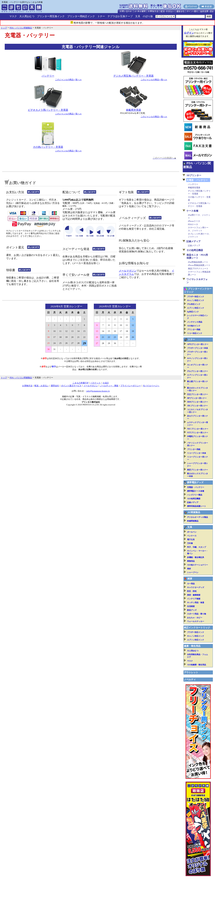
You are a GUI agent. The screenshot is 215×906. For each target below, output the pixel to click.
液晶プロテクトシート (198, 268)
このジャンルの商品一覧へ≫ (68, 79)
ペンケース (192, 536)
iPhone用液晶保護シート (199, 265)
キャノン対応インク (195, 300)
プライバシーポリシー (130, 385)
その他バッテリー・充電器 (48, 147)
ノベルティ (190, 679)
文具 (137, 16)
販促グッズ (192, 610)
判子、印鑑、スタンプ (196, 547)
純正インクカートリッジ (197, 627)
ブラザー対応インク (195, 296)
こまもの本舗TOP (80, 383)
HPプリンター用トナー (197, 398)
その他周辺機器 (195, 250)
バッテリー (48, 75)
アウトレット (191, 672)
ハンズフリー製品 (194, 495)
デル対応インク (193, 304)
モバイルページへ (151, 385)
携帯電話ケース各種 (195, 491)
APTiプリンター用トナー (197, 344)
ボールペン (192, 532)
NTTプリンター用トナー (197, 433)
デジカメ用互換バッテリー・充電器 (133, 75)
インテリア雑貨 (193, 599)
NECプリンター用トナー (197, 429)
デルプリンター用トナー (197, 371)
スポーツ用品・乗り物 (196, 614)
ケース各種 (192, 211)
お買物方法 (27, 385)
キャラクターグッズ (195, 587)
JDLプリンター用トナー (197, 406)
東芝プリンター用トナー (197, 470)
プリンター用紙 (193, 329)
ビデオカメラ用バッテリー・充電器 (48, 110)
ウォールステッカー (195, 621)
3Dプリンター (194, 175)
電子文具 (191, 539)
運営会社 (55, 385)
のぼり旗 (148, 16)
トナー (101, 16)
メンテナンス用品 (194, 322)
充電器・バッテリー (195, 487)
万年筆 (190, 543)
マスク (13, 16)
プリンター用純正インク (81, 16)
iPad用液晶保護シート (198, 262)
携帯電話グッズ (195, 482)
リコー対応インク (194, 333)
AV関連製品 (194, 512)
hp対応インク (193, 312)
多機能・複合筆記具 (195, 557)
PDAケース (193, 224)
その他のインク (193, 326)
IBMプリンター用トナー (197, 402)
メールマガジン (127, 270)
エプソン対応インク (195, 308)
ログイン (189, 32)
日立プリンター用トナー (197, 394)
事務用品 (191, 561)
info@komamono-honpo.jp (98, 391)
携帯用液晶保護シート (196, 506)
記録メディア (194, 241)
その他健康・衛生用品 (196, 665)
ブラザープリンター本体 (197, 348)
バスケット (96, 383)
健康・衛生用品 (192, 646)
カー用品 (191, 583)
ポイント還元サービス (71, 385)
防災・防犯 (192, 591)
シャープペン (192, 572)
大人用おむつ (26, 16)
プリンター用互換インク (51, 16)
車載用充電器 (133, 110)
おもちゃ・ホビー (194, 617)
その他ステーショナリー (197, 565)
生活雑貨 (191, 606)
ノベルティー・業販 (109, 385)
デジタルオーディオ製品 (197, 517)
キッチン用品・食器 (195, 602)
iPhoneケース (194, 221)
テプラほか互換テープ (120, 16)
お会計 (106, 383)
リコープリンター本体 (196, 453)
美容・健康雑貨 (193, 595)
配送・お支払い (41, 385)
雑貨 (189, 578)
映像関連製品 (192, 521)
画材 (189, 569)
